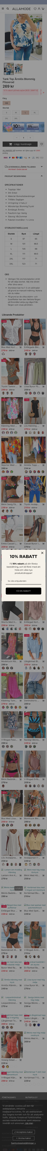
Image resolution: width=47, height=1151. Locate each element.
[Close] (42, 553)
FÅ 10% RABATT (23, 591)
